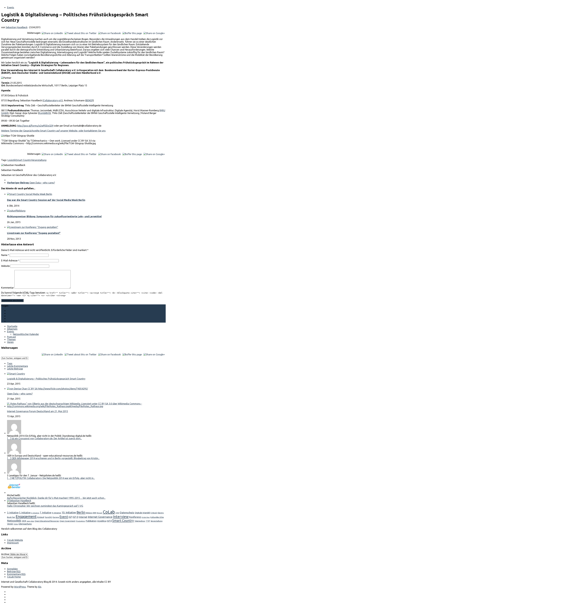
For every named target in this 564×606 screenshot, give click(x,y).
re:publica (101, 521)
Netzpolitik (14, 520)
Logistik (11, 160)
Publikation (91, 521)
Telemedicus (139, 521)
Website (5, 266)
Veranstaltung (38, 160)
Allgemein (12, 329)
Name (5, 255)
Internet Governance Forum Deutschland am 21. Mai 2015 (37, 411)
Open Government (67, 521)
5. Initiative (25, 512)
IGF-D (75, 517)
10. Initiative (69, 512)
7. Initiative (45, 512)
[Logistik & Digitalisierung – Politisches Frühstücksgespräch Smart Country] (16, 373)
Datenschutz (127, 512)
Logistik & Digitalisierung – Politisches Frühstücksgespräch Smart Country (46, 378)
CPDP (117, 513)
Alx (39, 586)
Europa (56, 517)
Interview (121, 517)
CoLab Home (14, 576)
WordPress (20, 586)
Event (63, 516)
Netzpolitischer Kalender (26, 334)
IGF (70, 517)
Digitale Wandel (142, 512)
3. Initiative (13, 512)
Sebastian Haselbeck (16, 27)
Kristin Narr (146, 517)
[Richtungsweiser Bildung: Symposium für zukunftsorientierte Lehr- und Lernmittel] (16, 210)
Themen (11, 339)
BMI (94, 513)
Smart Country (23, 160)
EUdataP (41, 517)
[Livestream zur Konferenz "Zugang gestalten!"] (32, 227)
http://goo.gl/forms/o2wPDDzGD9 (35, 125)
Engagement (26, 517)
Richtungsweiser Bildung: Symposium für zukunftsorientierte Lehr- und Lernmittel (54, 216)
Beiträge (14, 571)
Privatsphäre (80, 521)
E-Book (154, 513)
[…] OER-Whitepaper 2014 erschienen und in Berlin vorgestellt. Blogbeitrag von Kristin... (53, 458)
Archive (5, 554)
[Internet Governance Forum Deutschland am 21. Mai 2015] (86, 406)
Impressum (13, 542)
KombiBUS (44, 113)
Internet (83, 517)
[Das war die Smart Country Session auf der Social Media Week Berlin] (29, 194)
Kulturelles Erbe (157, 517)
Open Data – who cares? (20, 393)
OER (24, 521)
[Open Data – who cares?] (47, 388)
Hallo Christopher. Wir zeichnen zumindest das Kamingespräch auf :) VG (45, 506)
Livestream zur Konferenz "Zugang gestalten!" (34, 233)
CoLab (109, 512)
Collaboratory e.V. (52, 100)
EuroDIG (48, 517)
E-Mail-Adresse (10, 260)
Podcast (11, 337)
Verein (10, 342)
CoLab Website (15, 540)
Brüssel (99, 513)
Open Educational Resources (47, 521)
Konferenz (135, 517)
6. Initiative (35, 513)
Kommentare (16, 574)
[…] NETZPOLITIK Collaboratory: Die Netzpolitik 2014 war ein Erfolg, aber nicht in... (51, 478)
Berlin (81, 512)
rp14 (109, 521)
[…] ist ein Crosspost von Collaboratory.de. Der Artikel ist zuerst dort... (44, 438)
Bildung (89, 513)
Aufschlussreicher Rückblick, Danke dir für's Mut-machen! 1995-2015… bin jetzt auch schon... (56, 498)
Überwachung (25, 524)
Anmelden (12, 569)
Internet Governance (100, 516)
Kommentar (7, 287)
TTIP (148, 521)
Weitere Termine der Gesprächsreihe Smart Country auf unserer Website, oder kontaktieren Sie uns (53, 130)
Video (16, 524)
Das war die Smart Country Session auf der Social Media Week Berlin (46, 200)
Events (10, 7)
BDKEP (89, 100)
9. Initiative (56, 513)
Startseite (12, 326)
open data (30, 521)
